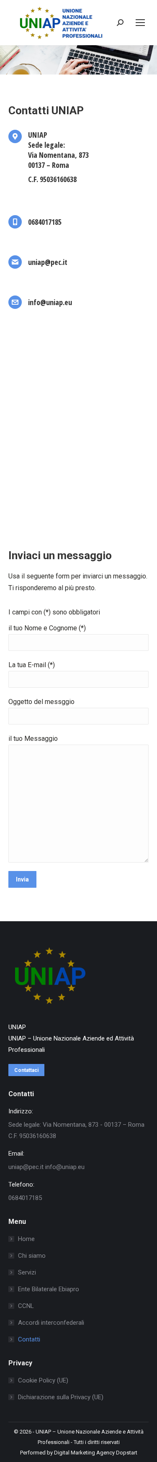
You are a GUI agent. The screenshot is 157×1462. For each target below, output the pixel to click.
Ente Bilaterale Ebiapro (48, 1289)
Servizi (27, 1272)
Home (26, 1239)
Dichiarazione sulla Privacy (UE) (60, 1397)
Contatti (29, 1339)
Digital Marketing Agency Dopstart (95, 1452)
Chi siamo (32, 1255)
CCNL (26, 1306)
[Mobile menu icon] (140, 22)
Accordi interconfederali (51, 1322)
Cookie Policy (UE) (43, 1380)
